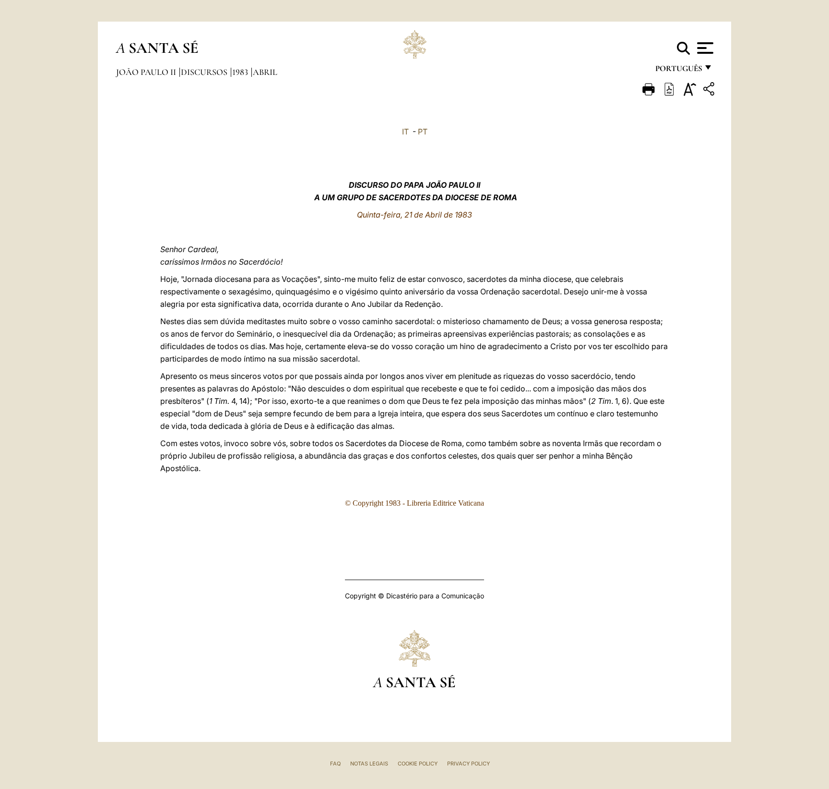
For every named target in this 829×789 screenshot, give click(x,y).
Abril (265, 72)
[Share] (710, 90)
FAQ (335, 763)
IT (405, 131)
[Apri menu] (704, 48)
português (678, 70)
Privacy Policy (468, 763)
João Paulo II (147, 72)
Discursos (205, 72)
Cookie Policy (418, 763)
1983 (241, 72)
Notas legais (369, 763)
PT (422, 131)
